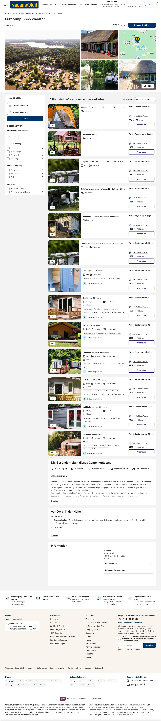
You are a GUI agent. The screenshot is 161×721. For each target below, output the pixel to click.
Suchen (25, 119)
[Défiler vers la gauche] (51, 116)
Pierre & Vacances (93, 647)
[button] (5, 5)
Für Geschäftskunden (59, 640)
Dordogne (74, 685)
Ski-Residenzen (22, 685)
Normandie (101, 681)
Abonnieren (150, 645)
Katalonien (112, 681)
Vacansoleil (90, 619)
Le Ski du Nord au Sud (95, 626)
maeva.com (90, 640)
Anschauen (141, 124)
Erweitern (54, 501)
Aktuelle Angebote (68, 5)
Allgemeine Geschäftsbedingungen (20, 668)
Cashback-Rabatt (57, 626)
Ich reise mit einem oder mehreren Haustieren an (43, 681)
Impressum (88, 668)
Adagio (88, 657)
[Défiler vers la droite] (75, 116)
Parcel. (88, 636)
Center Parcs (91, 650)
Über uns (54, 619)
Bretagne (74, 681)
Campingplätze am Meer (14, 681)
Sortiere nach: (128, 99)
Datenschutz (42, 668)
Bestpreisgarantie (57, 629)
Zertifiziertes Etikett (38, 685)
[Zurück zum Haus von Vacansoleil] (24, 5)
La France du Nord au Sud (97, 622)
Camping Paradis (93, 629)
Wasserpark (10, 685)
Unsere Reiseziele (50, 5)
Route (106, 559)
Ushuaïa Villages (92, 633)
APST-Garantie (56, 633)
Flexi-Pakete (55, 622)
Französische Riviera (87, 681)
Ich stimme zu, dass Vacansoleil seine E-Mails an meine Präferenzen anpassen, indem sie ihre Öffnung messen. (139, 638)
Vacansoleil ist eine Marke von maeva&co (84, 698)
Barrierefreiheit (74, 668)
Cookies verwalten (57, 668)
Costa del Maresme (87, 685)
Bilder (150, 86)
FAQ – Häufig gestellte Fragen (62, 636)
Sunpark (89, 654)
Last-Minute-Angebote (88, 5)
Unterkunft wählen (142, 25)
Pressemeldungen (57, 643)
